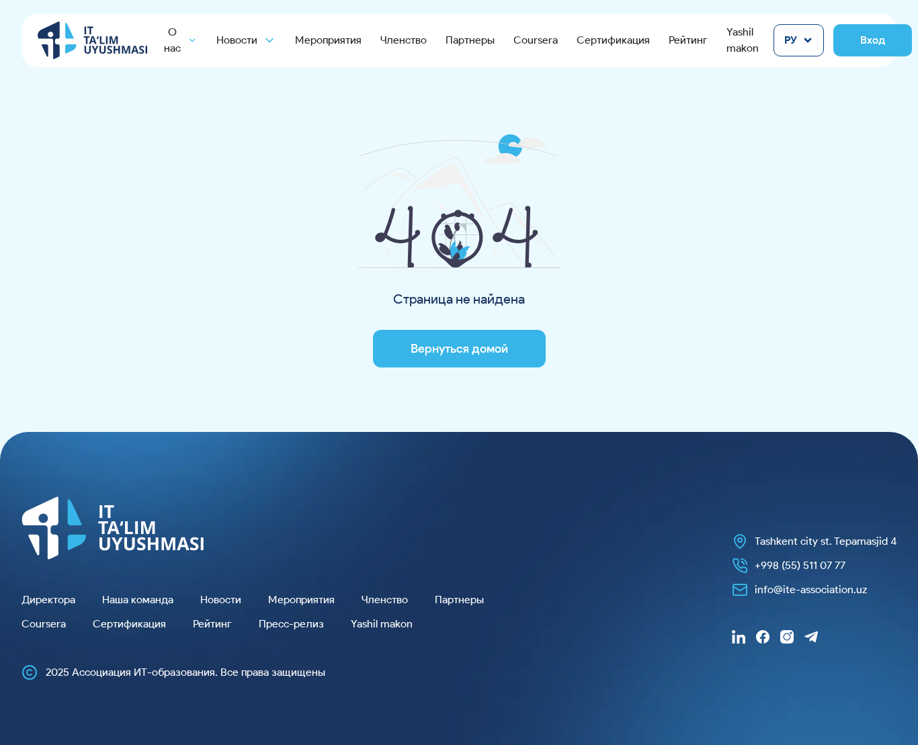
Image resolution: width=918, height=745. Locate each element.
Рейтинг (688, 40)
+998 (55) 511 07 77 (800, 565)
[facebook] (762, 637)
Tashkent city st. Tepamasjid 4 (825, 541)
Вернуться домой (459, 348)
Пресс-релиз (291, 623)
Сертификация (613, 40)
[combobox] (799, 40)
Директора (48, 599)
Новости (220, 599)
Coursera (535, 40)
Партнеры (470, 40)
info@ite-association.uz (811, 589)
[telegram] (811, 637)
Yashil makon (742, 40)
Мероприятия (328, 40)
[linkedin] (738, 637)
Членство (403, 40)
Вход (872, 40)
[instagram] (787, 637)
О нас (172, 40)
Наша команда (137, 599)
